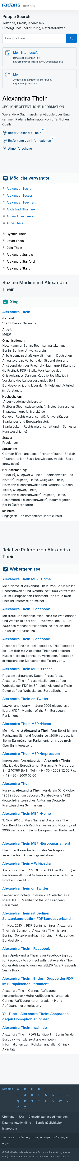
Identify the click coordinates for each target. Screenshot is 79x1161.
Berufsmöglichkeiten (49, 1122)
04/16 (64, 1137)
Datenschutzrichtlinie (16, 1122)
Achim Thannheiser (21, 216)
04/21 (21, 1137)
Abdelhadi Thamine (21, 209)
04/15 (5, 1143)
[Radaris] (11, 5)
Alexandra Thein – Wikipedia (26, 863)
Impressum (9, 1128)
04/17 (56, 1137)
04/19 (38, 1137)
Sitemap (7, 1088)
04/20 (29, 1137)
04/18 (47, 1137)
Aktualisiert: (8, 1137)
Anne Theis (15, 223)
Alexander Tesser (19, 195)
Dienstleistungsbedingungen (48, 1116)
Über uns (8, 1116)
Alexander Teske (19, 188)
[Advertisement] (39, 164)
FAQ (21, 1116)
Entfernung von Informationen (29, 141)
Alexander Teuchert (21, 202)
